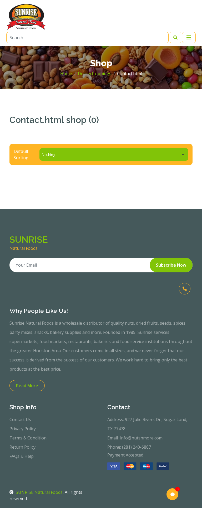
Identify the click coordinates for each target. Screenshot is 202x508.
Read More (27, 385)
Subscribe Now (171, 265)
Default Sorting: (21, 154)
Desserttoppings (94, 73)
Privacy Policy (22, 429)
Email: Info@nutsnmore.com (135, 438)
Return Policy (22, 447)
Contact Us (20, 419)
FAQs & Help (21, 456)
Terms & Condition (28, 438)
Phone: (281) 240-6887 (129, 447)
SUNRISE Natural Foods (39, 492)
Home (66, 73)
